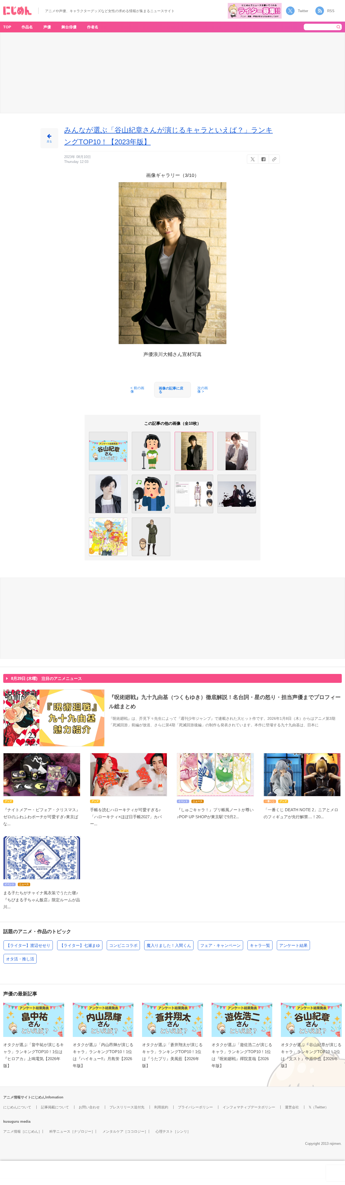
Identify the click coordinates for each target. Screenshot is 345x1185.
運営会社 (292, 1107)
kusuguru (11, 1121)
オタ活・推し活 (20, 959)
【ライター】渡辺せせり (28, 945)
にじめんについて (17, 1107)
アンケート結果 (293, 945)
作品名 (27, 27)
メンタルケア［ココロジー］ (125, 1131)
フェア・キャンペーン (220, 945)
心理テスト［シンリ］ (173, 1131)
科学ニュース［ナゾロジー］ (72, 1131)
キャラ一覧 (260, 945)
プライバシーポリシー (195, 1107)
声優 (47, 27)
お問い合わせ (89, 1107)
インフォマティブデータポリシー (249, 1107)
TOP (7, 27)
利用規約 (161, 1107)
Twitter (303, 11)
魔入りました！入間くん (169, 945)
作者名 (92, 27)
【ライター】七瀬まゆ (80, 945)
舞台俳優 (69, 27)
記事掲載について (55, 1107)
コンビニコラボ (123, 945)
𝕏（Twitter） (319, 1107)
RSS (330, 11)
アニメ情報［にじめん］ (22, 1131)
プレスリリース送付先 (126, 1107)
